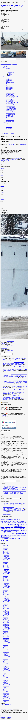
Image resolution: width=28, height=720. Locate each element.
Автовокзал (8, 123)
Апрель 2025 (6, 564)
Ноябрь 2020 (6, 626)
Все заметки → (4, 415)
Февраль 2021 (6, 622)
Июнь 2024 (5, 576)
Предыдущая (4, 133)
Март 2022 (5, 607)
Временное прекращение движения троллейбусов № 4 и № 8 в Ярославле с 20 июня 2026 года (15, 509)
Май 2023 (5, 591)
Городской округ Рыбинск (11, 104)
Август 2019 (6, 643)
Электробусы (11, 70)
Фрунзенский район (10, 97)
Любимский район (10, 116)
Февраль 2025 (6, 566)
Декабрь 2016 (6, 681)
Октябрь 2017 (6, 669)
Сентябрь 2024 (6, 572)
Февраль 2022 (6, 608)
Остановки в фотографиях (14, 528)
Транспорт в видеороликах (5, 533)
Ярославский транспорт (12, 5)
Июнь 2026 (5, 548)
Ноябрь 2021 (6, 612)
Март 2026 (5, 551)
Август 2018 (6, 657)
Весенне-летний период (18, 523)
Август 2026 (6, 545)
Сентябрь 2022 (6, 600)
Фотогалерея (5, 537)
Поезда (9, 75)
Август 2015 (6, 700)
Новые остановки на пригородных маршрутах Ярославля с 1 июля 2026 (13, 506)
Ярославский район (10, 100)
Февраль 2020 (6, 636)
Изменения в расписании (17, 525)
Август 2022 (6, 601)
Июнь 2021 (5, 618)
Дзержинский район (10, 93)
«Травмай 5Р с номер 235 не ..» (12, 359)
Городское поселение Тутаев (12, 102)
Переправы (22, 528)
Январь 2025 (6, 567)
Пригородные (9, 86)
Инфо (4, 122)
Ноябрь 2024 (6, 570)
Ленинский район (10, 94)
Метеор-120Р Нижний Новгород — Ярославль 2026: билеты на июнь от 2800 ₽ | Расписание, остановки (15, 368)
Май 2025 (5, 563)
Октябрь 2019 (6, 641)
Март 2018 (5, 663)
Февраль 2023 (6, 594)
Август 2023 (6, 587)
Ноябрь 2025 (6, 556)
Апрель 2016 (6, 690)
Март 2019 (5, 649)
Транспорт (8, 68)
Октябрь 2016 (6, 683)
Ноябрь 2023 (6, 584)
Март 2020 (5, 635)
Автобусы (10, 69)
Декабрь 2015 (6, 695)
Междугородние (9, 87)
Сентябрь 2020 (6, 628)
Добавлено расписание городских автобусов (13, 493)
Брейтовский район (10, 121)
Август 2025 (6, 559)
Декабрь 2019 (6, 639)
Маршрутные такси (10, 82)
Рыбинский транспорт (5, 704)
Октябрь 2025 (6, 557)
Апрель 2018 (6, 662)
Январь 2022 (6, 610)
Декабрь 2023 (6, 583)
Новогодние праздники (7, 527)
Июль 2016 (5, 687)
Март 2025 (5, 565)
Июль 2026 (5, 546)
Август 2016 (6, 686)
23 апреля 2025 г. (10, 345)
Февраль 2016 (6, 693)
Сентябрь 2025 (6, 558)
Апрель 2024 (6, 578)
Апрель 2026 (6, 550)
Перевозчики (9, 127)
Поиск (2, 58)
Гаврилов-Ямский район (11, 108)
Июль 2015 (5, 701)
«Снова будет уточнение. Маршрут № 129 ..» (13, 364)
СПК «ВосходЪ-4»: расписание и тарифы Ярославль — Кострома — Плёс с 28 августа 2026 (15, 504)
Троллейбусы (11, 72)
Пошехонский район (10, 113)
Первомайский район (10, 118)
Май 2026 (5, 549)
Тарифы (7, 124)
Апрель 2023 (6, 592)
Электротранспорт (6, 538)
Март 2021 (5, 621)
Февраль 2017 (6, 679)
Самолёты (18, 530)
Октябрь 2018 (6, 655)
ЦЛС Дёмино (12, 536)
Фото (4, 67)
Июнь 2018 (5, 660)
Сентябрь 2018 (6, 656)
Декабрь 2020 (6, 625)
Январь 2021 (6, 624)
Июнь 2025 (5, 562)
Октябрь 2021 (6, 613)
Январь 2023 (6, 595)
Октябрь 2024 (6, 571)
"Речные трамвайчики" (7, 519)
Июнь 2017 (5, 674)
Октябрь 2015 (6, 697)
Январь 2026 (6, 553)
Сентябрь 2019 (6, 642)
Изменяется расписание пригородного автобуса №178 (15, 487)
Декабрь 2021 (6, 611)
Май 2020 (5, 633)
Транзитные (8, 89)
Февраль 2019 (6, 650)
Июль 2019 (5, 645)
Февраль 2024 (6, 580)
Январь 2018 (6, 666)
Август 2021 (6, 615)
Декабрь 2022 (6, 597)
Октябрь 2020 (6, 627)
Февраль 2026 (6, 552)
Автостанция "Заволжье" (8, 521)
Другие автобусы (9, 85)
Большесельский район (11, 109)
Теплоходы (10, 74)
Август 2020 (6, 629)
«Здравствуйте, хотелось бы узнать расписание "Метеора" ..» (14, 377)
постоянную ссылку (5, 160)
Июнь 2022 (5, 604)
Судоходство (7, 531)
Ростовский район (10, 110)
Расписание (5, 76)
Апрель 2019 (6, 648)
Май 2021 (5, 619)
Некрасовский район (10, 107)
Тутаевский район (10, 101)
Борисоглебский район (11, 111)
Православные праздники (10, 530)
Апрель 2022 (6, 606)
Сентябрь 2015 (6, 698)
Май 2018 (5, 661)
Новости (5, 66)
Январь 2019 (6, 652)
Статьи (7, 125)
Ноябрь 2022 (6, 598)
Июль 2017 (5, 673)
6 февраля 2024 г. (10, 341)
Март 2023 (5, 593)
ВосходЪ (2, 175)
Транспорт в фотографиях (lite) (10, 535)
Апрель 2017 (6, 676)
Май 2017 (5, 675)
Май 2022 (5, 605)
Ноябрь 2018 (6, 654)
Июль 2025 (5, 560)
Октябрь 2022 (6, 599)
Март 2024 (5, 579)
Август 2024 (6, 573)
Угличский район (9, 115)
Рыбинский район (10, 103)
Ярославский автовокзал (10, 159)
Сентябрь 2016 (6, 684)
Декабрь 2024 (6, 569)
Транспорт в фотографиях (17, 533)
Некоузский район (10, 120)
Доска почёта (4, 524)
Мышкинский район (10, 117)
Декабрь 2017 (6, 667)
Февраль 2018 (6, 664)
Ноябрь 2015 (6, 696)
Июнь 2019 (5, 646)
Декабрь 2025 (6, 555)
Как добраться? (9, 128)
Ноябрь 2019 (6, 640)
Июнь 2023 (5, 590)
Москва (2, 186)
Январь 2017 (6, 680)
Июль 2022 (5, 603)
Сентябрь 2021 (6, 614)
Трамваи (10, 73)
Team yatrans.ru (23, 144)
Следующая (11, 133)
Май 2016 (5, 689)
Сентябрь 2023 (6, 586)
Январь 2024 (6, 581)
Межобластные (9, 88)
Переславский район (10, 114)
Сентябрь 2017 (6, 670)
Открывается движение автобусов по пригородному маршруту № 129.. (13, 362)
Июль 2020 (5, 631)
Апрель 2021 (6, 620)
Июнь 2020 (5, 632)
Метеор (2, 168)
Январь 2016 (6, 694)
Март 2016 (5, 691)
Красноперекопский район (12, 96)
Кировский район (10, 95)
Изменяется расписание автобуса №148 (12, 492)
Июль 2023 (5, 588)
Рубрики (2, 498)
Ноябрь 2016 (6, 682)
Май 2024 (5, 577)
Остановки (5, 92)
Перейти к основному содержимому (9, 64)
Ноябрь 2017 (6, 668)
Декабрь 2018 (6, 653)
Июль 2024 (5, 574)
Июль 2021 (5, 617)
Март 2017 (5, 677)
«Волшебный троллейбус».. (9, 488)
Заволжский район (10, 99)
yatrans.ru (3, 715)
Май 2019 (5, 647)
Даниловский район (10, 106)
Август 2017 (6, 672)
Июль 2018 (5, 659)
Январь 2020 (6, 638)
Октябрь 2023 (6, 585)
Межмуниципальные (10, 83)
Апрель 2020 (6, 634)
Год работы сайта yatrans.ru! (9, 486)
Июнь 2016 (5, 688)
